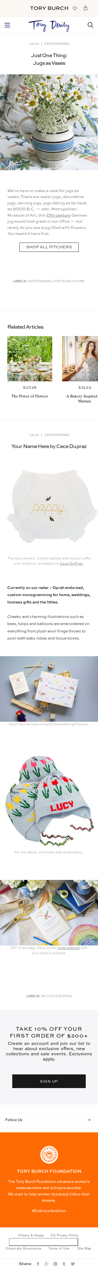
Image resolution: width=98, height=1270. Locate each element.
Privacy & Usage (31, 1235)
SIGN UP (49, 1081)
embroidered (69, 948)
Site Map (84, 1248)
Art (44, 996)
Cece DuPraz (71, 563)
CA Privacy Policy (65, 1235)
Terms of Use (58, 1248)
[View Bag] (85, 8)
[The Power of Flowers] (29, 358)
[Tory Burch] (49, 8)
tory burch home (69, 281)
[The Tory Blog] (49, 25)
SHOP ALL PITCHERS (49, 247)
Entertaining (57, 44)
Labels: (20, 281)
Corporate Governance (23, 1248)
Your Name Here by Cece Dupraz (48, 446)
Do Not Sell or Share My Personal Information (43, 1241)
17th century (58, 215)
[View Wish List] (74, 8)
